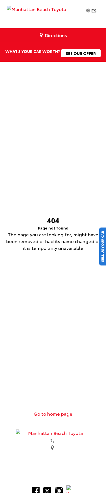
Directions (56, 35)
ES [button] (93, 10)
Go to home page (53, 413)
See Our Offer (81, 53)
